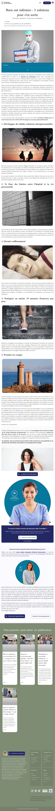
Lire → (4, 682)
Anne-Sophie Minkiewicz (8, 610)
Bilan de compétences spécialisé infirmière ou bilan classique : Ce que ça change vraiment (9, 710)
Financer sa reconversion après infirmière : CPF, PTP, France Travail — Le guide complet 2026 (27, 658)
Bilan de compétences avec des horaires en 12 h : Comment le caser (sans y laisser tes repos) (9, 657)
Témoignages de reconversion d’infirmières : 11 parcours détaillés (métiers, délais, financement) (43, 659)
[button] (40, 3)
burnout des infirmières (28, 77)
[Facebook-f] (32, 790)
